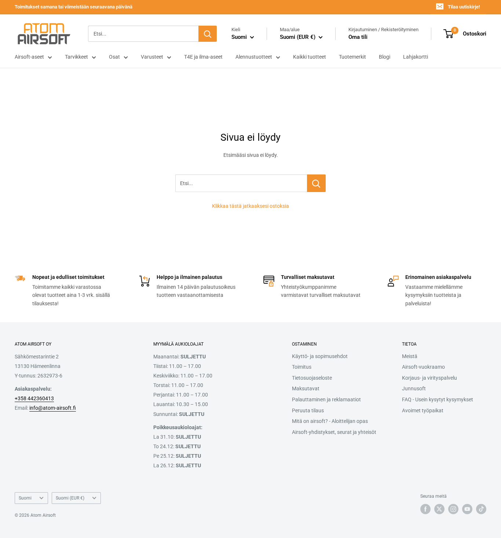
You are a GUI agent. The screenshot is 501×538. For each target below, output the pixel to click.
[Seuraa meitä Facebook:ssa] (425, 509)
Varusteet (152, 57)
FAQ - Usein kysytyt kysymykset (437, 399)
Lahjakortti (415, 57)
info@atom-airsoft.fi (52, 408)
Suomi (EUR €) (70, 498)
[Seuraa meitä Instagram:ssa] (453, 509)
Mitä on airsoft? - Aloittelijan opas (330, 421)
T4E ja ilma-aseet (203, 57)
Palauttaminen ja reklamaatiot (326, 399)
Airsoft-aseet (29, 57)
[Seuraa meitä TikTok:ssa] (481, 509)
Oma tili (357, 37)
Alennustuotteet (253, 57)
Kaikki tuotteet (309, 57)
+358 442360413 (34, 398)
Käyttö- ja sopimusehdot (320, 356)
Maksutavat (305, 388)
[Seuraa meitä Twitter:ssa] (439, 509)
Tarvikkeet (76, 57)
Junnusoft (414, 388)
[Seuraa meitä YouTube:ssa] (467, 509)
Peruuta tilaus (308, 410)
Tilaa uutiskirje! (464, 7)
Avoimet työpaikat (422, 410)
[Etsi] (207, 34)
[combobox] (143, 34)
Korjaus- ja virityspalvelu (429, 378)
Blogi (384, 57)
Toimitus (301, 367)
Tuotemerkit (352, 57)
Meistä (409, 356)
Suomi (25, 498)
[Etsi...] (316, 183)
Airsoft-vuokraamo (423, 367)
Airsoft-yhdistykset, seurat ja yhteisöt (334, 432)
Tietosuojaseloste (312, 378)
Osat (114, 57)
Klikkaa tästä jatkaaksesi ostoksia (250, 206)
